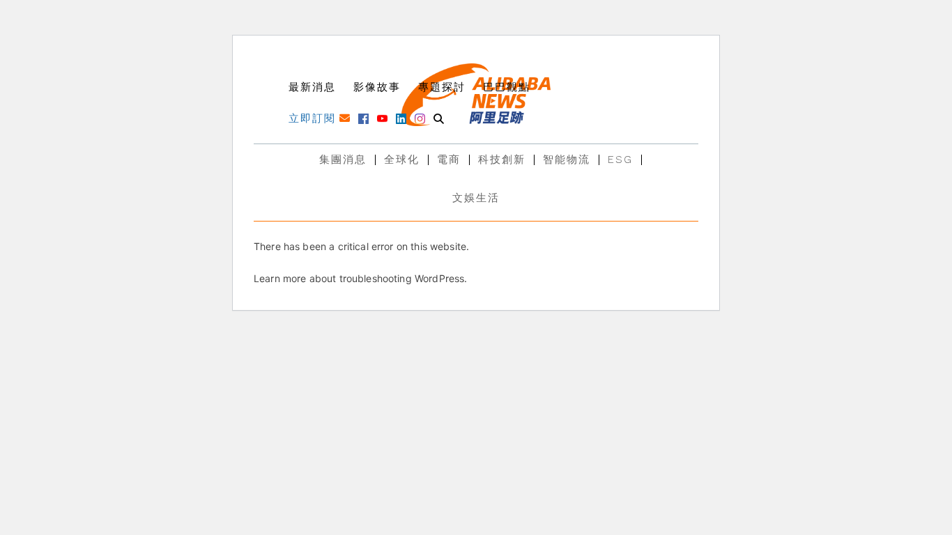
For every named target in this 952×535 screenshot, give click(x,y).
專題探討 (442, 87)
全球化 (402, 159)
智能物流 (566, 159)
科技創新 (501, 159)
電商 (449, 159)
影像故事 (377, 87)
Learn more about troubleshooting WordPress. (360, 278)
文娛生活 (476, 198)
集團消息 (343, 159)
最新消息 (312, 87)
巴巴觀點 (506, 87)
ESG (620, 159)
